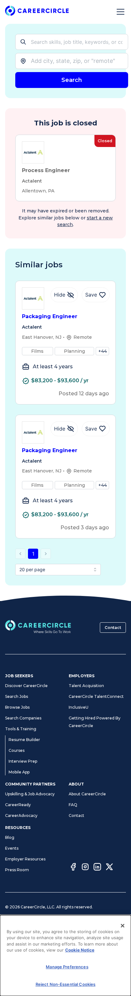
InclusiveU (78, 707)
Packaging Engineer (49, 316)
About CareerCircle (87, 794)
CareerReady (18, 804)
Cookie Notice (79, 950)
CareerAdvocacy (21, 815)
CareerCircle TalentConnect (96, 696)
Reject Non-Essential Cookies (66, 984)
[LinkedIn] (97, 867)
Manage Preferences (67, 966)
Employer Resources (25, 859)
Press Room (17, 869)
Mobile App (19, 772)
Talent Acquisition (86, 685)
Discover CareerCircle (26, 685)
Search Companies (23, 718)
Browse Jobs (17, 707)
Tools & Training (20, 728)
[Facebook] (73, 867)
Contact (113, 627)
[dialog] (65, 955)
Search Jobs (16, 696)
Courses (16, 750)
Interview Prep (23, 761)
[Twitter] (109, 867)
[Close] (123, 926)
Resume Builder (24, 739)
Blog (9, 837)
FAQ (73, 804)
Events (11, 848)
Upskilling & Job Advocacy (30, 794)
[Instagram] (85, 867)
